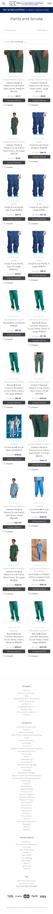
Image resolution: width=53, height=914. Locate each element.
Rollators (26, 813)
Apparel (26, 730)
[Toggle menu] (3, 3)
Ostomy (26, 784)
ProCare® (27, 847)
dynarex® (26, 866)
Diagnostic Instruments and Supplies (26, 748)
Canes (26, 738)
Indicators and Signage (26, 765)
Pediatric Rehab (26, 789)
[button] (26, 30)
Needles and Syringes (26, 773)
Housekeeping (26, 759)
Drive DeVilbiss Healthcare (27, 844)
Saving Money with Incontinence (26, 698)
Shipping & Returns (26, 707)
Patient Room (26, 786)
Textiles (26, 819)
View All (27, 869)
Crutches (26, 746)
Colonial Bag (26, 858)
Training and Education (26, 821)
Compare (8, 105)
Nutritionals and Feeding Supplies (26, 778)
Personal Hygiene (26, 794)
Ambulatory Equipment (26, 727)
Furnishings (26, 754)
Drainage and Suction (26, 751)
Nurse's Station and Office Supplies (26, 775)
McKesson (26, 842)
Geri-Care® (26, 855)
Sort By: (7, 42)
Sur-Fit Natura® (26, 850)
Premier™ (26, 852)
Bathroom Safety (26, 732)
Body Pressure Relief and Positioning (26, 735)
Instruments (26, 767)
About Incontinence (26, 693)
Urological (26, 824)
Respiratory (27, 811)
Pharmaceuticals (26, 797)
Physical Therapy (26, 800)
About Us (26, 690)
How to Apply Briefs (27, 701)
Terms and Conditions (26, 712)
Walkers (26, 829)
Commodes (26, 743)
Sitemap (26, 715)
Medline (26, 863)
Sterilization (26, 816)
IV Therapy (26, 770)
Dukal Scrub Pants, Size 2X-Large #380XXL (14, 266)
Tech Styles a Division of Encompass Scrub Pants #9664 (39, 577)
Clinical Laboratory (26, 740)
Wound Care (26, 805)
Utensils (26, 827)
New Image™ (26, 861)
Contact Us (26, 704)
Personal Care (26, 792)
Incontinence (26, 762)
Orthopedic (26, 781)
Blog (26, 696)
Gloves (26, 757)
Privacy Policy (26, 709)
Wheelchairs (26, 808)
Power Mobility (26, 802)
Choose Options (14, 100)
